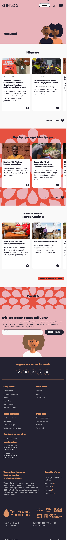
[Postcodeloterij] (48, 510)
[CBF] (58, 510)
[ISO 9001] (46, 516)
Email (6, 331)
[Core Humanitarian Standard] (55, 516)
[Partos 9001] (39, 516)
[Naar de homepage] (16, 513)
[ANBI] (40, 510)
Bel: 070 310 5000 (10, 438)
